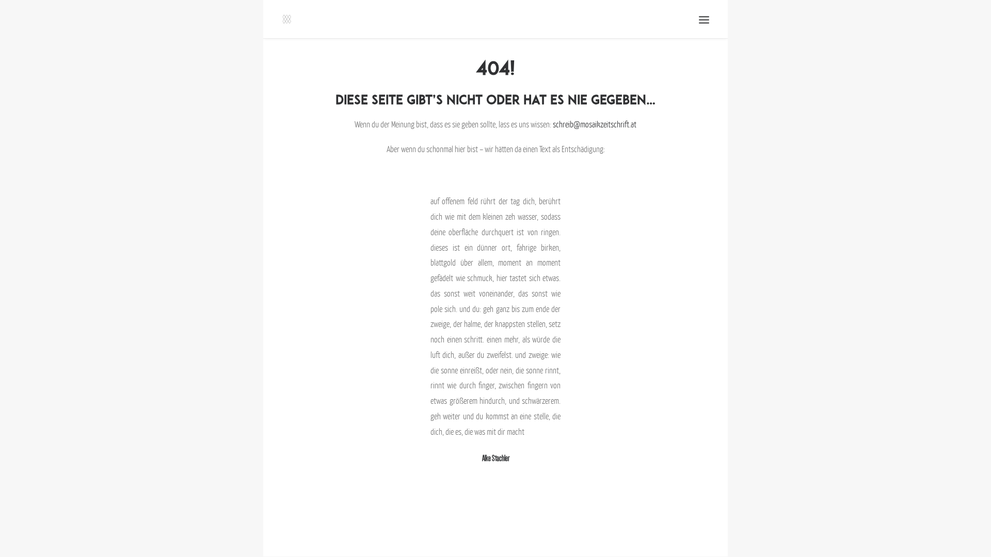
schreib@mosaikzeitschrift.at (594, 124)
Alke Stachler (495, 458)
